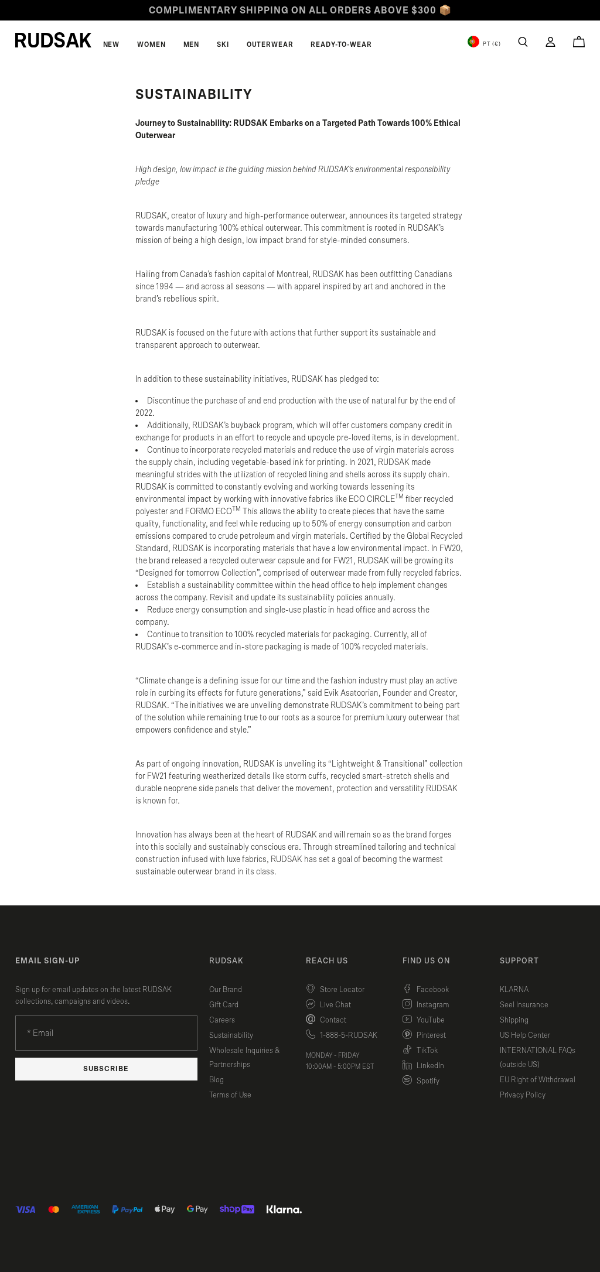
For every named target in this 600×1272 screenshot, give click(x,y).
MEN (191, 44)
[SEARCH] (523, 42)
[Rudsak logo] (53, 39)
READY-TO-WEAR (341, 44)
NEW (111, 44)
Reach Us (327, 961)
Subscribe (106, 1069)
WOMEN (151, 44)
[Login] (550, 42)
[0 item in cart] (579, 41)
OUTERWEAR (270, 44)
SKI (223, 44)
